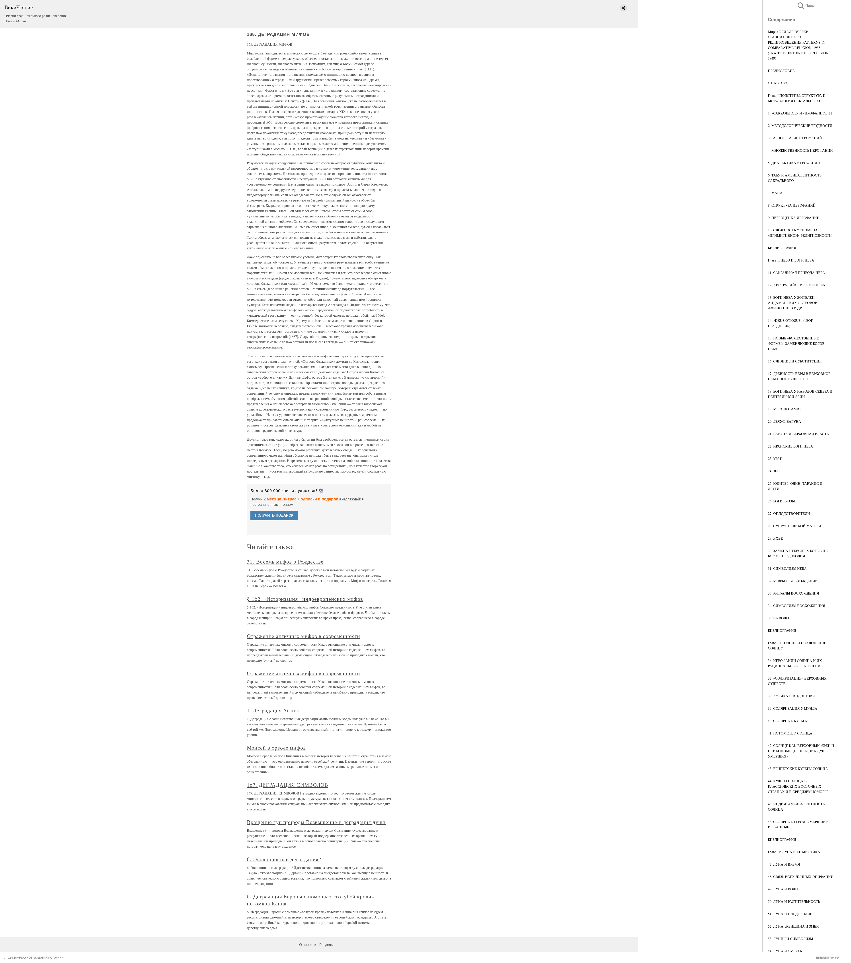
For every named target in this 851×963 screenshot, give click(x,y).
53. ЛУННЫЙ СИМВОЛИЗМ (790, 938)
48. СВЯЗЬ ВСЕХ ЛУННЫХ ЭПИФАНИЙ (800, 876)
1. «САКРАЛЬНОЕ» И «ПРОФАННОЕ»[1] (800, 113)
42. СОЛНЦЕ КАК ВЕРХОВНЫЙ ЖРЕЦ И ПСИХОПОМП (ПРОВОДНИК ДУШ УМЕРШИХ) (801, 750)
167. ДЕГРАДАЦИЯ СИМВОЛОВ (287, 784)
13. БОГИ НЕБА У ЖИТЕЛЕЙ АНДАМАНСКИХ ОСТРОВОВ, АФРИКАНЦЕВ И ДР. (793, 302)
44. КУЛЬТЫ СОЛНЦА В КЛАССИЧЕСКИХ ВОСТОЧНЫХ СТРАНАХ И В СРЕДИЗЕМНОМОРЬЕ (798, 786)
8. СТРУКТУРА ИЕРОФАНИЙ (792, 205)
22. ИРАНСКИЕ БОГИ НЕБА (790, 446)
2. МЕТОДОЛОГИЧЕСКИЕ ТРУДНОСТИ (800, 125)
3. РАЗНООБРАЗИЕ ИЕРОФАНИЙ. (795, 138)
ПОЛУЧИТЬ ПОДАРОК (274, 515)
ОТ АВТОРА (778, 83)
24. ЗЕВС (775, 471)
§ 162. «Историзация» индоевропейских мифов (305, 598)
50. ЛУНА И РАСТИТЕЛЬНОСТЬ (794, 901)
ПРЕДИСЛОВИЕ (781, 70)
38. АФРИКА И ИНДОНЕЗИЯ (791, 696)
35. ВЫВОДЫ (778, 618)
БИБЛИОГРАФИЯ (782, 247)
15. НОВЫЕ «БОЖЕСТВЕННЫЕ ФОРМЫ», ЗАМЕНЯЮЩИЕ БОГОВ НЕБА (796, 343)
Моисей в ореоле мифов (276, 747)
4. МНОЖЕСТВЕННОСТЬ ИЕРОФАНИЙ (800, 150)
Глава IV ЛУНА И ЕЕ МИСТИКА (794, 851)
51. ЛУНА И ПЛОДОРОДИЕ (790, 913)
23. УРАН (775, 458)
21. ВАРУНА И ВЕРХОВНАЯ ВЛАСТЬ (798, 433)
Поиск (806, 6)
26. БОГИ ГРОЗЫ (781, 501)
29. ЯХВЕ (775, 538)
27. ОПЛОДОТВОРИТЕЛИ (789, 513)
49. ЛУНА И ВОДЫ (783, 889)
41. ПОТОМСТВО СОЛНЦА (790, 733)
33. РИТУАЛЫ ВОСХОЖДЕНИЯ (793, 593)
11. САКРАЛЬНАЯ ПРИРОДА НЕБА (796, 272)
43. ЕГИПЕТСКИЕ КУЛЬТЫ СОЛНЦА (798, 768)
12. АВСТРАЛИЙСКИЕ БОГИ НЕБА (796, 285)
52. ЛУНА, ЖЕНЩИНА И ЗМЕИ (793, 926)
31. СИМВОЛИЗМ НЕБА (787, 568)
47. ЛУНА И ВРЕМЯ (784, 864)
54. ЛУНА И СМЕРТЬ (785, 951)
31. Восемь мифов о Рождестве (285, 561)
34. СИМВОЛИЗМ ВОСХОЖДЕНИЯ (796, 605)
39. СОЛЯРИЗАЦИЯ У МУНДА (792, 708)
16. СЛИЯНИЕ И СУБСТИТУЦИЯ (795, 361)
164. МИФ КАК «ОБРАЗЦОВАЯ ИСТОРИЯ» (35, 957)
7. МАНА (775, 192)
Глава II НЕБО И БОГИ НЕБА (791, 260)
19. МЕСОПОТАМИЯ (785, 409)
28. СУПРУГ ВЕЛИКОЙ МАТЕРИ (794, 525)
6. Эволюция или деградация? (284, 859)
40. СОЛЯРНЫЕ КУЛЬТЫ (788, 720)
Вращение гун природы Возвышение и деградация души (316, 821)
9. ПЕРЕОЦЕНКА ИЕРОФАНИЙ (794, 217)
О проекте (307, 945)
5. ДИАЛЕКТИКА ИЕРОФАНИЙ (794, 162)
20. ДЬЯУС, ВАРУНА (784, 421)
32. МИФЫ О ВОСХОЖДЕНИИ (793, 580)
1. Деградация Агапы (273, 710)
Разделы (326, 945)
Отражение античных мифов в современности (303, 635)
